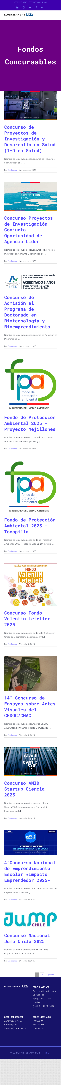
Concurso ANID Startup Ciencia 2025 (24, 789)
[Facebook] (36, 7)
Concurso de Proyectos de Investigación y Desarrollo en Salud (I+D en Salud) (29, 138)
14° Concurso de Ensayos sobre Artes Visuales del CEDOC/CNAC (29, 706)
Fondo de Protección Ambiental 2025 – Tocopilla (29, 525)
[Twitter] (30, 7)
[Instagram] (24, 7)
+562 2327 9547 (20, 2)
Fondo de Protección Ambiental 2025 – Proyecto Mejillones (29, 423)
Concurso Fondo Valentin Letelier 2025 (27, 618)
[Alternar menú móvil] (55, 15)
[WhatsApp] (42, 7)
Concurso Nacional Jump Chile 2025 (27, 938)
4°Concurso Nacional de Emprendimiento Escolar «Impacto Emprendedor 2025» (29, 871)
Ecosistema (12, 170)
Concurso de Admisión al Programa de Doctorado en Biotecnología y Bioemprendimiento (27, 312)
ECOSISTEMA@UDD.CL (38, 2)
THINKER (46, 1053)
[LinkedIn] (17, 7)
